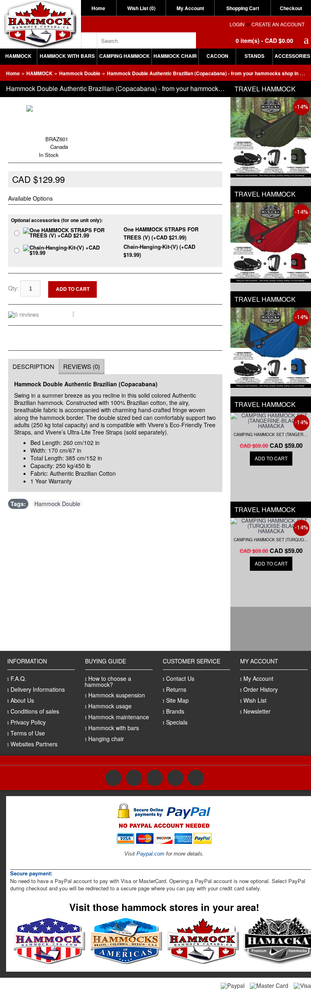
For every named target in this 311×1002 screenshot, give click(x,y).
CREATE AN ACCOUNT (277, 24)
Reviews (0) (81, 366)
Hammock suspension (116, 695)
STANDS (254, 55)
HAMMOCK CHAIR (175, 55)
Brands (175, 711)
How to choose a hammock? (108, 681)
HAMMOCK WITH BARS (67, 55)
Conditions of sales (35, 711)
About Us (22, 700)
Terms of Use (28, 733)
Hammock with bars (113, 728)
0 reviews (57, 313)
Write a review (95, 313)
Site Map (177, 700)
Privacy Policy (28, 722)
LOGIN (237, 24)
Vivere (35, 131)
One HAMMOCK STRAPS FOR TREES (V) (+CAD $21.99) (161, 233)
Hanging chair (106, 739)
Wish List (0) (141, 8)
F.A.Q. (18, 678)
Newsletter (257, 711)
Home (98, 8)
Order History (260, 689)
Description (33, 366)
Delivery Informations (38, 689)
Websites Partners (34, 744)
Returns (176, 689)
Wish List (254, 700)
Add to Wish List (132, 284)
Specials (176, 722)
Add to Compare (133, 290)
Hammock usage (110, 706)
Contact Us (180, 678)
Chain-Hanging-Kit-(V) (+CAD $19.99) (159, 250)
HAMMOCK (18, 55)
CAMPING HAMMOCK (124, 55)
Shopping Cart (242, 8)
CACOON (217, 55)
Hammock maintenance (118, 717)
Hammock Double (79, 73)
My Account (190, 8)
